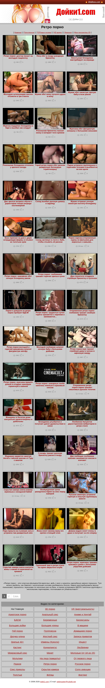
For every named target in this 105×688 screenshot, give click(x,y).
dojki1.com (44, 682)
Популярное (29, 32)
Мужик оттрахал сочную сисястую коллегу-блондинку (82, 202)
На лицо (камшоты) (50, 658)
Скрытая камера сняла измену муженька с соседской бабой (18, 491)
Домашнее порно (83, 631)
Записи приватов (83, 636)
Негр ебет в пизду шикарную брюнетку (50, 57)
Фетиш (50, 675)
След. (16, 596)
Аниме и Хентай (82, 614)
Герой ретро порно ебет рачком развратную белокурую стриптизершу (50, 167)
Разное (17, 664)
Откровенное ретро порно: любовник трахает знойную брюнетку (82, 313)
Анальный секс (50, 614)
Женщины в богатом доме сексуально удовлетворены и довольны (18, 419)
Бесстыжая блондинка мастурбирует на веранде (82, 59)
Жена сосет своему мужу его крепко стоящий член (50, 532)
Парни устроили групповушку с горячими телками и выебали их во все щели (82, 167)
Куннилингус (50, 647)
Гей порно (17, 631)
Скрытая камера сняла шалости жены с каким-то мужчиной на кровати (18, 569)
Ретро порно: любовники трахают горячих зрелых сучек (50, 275)
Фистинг (82, 675)
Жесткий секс (50, 636)
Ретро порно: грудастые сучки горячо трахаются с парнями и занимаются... (50, 315)
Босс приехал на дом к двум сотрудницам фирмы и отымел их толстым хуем (18, 240)
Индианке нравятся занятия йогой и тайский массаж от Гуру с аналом (18, 458)
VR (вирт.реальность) (82, 609)
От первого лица (83, 658)
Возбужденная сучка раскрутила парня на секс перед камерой (50, 492)
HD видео (58, 32)
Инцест (83, 642)
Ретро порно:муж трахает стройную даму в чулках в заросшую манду (82, 351)
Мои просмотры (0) (82, 32)
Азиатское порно (17, 614)
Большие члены (50, 625)
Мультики (17, 658)
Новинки (17, 32)
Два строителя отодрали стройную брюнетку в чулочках (82, 277)
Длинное (68, 32)
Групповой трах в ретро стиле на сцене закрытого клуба (50, 566)
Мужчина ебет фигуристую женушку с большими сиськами (82, 130)
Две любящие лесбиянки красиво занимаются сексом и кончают (82, 458)
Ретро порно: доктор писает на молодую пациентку (18, 57)
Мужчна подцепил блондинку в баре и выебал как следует (18, 127)
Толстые (17, 675)
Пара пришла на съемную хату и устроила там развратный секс (18, 532)
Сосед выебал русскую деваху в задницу (50, 202)
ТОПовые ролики (44, 32)
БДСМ (17, 620)
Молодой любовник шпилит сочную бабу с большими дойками (50, 349)
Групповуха (50, 631)
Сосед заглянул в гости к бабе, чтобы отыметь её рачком (50, 241)
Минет (50, 653)
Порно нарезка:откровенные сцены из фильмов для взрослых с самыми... (82, 240)
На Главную (17, 609)
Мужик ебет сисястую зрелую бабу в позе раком (82, 93)
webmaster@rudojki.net (66, 682)
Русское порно (83, 664)
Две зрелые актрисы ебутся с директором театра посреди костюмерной (18, 203)
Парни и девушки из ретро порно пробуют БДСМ (18, 312)
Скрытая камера (50, 669)
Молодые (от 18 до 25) (83, 653)
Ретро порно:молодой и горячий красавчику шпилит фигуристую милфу (18, 349)
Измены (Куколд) (50, 642)
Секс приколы (17, 669)
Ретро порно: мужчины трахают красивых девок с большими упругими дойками (82, 564)
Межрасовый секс (17, 653)
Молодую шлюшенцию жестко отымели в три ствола (18, 95)
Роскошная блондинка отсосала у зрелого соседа (18, 166)
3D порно (50, 609)
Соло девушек (83, 669)
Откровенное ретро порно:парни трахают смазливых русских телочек (82, 387)
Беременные (50, 620)
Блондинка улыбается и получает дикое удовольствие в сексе (50, 424)
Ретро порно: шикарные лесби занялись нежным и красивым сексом (50, 385)
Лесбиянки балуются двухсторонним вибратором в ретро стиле (82, 424)
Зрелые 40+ (17, 642)
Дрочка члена (17, 636)
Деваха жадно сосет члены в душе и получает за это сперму (82, 532)
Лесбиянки (82, 647)
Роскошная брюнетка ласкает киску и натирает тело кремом (50, 132)
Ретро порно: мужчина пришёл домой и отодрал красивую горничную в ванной (18, 384)
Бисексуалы (82, 620)
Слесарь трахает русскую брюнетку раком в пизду (50, 454)
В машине (82, 625)
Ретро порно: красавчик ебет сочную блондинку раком (18, 277)
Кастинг (17, 647)
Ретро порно (50, 664)
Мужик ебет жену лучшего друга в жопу (50, 95)
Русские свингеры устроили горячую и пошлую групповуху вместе (82, 497)
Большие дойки (17, 625)
